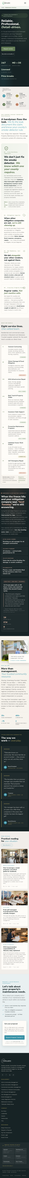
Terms (11, 1175)
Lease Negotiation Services (8, 1099)
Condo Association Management (9, 1084)
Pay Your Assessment (6, 1132)
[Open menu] (25, 3)
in (2, 1075)
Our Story (3, 1111)
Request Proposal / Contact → (14, 1037)
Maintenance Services (6, 1101)
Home (3, 7)
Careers (3, 1116)
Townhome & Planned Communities (10, 1089)
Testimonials (4, 1118)
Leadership (4, 1113)
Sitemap (24, 1175)
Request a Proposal (6, 1130)
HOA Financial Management (8, 1092)
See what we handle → (8, 54)
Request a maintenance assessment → (22, 479)
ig (9, 1075)
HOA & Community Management (9, 1082)
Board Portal (4, 1137)
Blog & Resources (5, 1127)
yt (13, 1075)
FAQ (2, 1120)
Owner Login (4, 1135)
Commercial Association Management (11, 1087)
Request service (8, 49)
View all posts (7, 845)
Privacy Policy (5, 1175)
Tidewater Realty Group (7, 1104)
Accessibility (17, 1175)
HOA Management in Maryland (9, 1094)
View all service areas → (7, 1165)
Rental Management (6, 1097)
